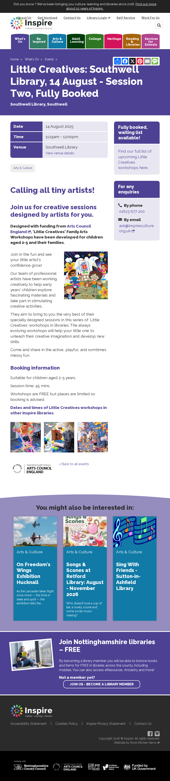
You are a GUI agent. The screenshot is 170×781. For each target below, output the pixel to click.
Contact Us (72, 17)
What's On (20, 40)
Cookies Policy (66, 724)
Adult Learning (77, 40)
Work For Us (150, 17)
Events (49, 59)
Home (14, 59)
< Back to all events (74, 464)
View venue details (60, 153)
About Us (24, 17)
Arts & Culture (57, 40)
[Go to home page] (31, 23)
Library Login (97, 17)
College (95, 38)
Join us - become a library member (102, 684)
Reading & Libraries (133, 41)
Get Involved (47, 17)
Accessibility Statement (28, 724)
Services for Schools (151, 41)
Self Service (126, 17)
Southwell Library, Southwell (38, 104)
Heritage (114, 38)
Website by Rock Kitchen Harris (135, 742)
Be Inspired (39, 40)
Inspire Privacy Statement (106, 724)
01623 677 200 (132, 211)
